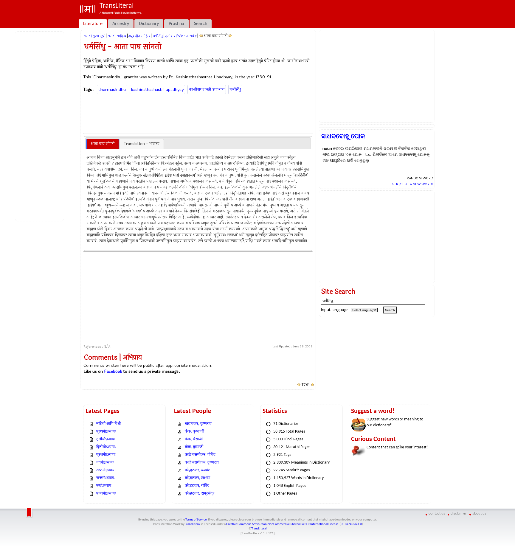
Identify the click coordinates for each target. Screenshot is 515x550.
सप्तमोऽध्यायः (105, 478)
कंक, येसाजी (194, 439)
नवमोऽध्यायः (105, 462)
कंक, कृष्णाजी (194, 431)
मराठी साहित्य (117, 36)
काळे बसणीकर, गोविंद (200, 455)
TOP (305, 385)
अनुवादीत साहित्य (139, 36)
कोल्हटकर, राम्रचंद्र (199, 493)
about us (479, 513)
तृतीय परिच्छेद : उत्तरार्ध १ (180, 36)
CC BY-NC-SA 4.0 (351, 524)
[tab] (102, 144)
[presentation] (103, 144)
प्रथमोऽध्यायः (106, 431)
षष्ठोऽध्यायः (104, 486)
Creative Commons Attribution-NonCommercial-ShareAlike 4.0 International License (282, 524)
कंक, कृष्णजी (194, 447)
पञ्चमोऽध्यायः (106, 493)
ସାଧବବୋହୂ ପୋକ (343, 136)
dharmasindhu (112, 89)
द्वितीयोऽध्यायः (106, 447)
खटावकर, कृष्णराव (198, 424)
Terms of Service (196, 519)
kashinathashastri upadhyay (157, 89)
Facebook (113, 371)
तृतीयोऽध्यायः (105, 439)
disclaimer (459, 513)
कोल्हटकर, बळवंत (197, 470)
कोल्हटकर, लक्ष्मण (197, 478)
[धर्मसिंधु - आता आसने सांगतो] (230, 36)
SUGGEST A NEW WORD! (412, 184)
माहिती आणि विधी (108, 424)
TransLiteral (193, 524)
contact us (437, 513)
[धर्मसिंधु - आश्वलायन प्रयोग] (201, 36)
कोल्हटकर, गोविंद (197, 486)
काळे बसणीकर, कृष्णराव (202, 462)
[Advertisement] (40, 125)
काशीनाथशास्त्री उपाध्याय (206, 89)
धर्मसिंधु (158, 36)
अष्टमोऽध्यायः (106, 470)
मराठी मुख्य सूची (95, 36)
